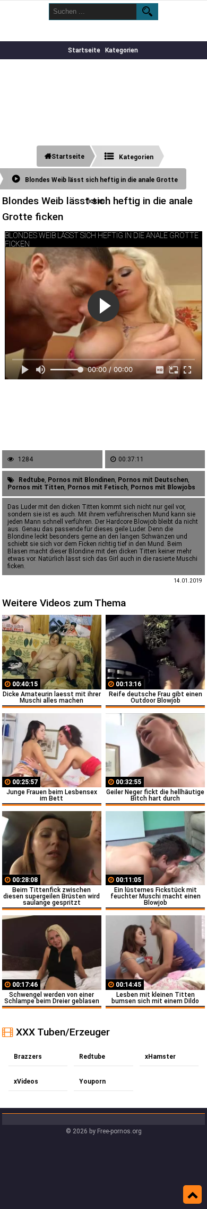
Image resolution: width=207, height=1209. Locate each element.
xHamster (160, 1056)
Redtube (32, 480)
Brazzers (28, 1056)
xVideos (26, 1081)
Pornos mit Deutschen (153, 480)
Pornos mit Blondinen (81, 480)
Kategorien (121, 50)
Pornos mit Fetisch (97, 487)
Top (192, 1194)
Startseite (84, 50)
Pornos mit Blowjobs (163, 487)
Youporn (92, 1081)
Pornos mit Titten (35, 487)
